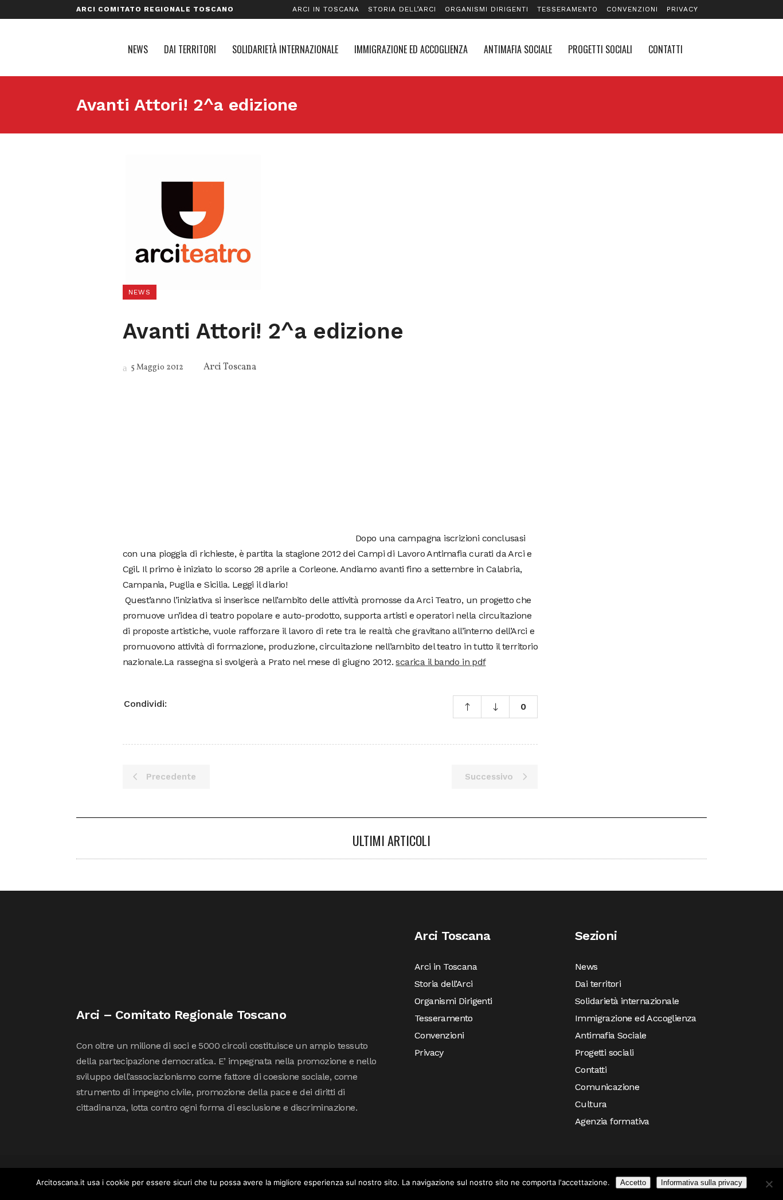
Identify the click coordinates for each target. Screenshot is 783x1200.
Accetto (633, 1182)
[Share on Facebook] (180, 703)
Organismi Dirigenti (486, 9)
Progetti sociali (604, 1052)
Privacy (682, 9)
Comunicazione (607, 1086)
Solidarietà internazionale (627, 1001)
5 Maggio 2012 (156, 367)
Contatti (590, 1069)
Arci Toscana (229, 367)
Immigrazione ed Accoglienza (635, 1018)
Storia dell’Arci (402, 9)
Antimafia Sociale (611, 1035)
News (586, 966)
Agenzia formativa (612, 1121)
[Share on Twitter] (194, 703)
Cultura (591, 1104)
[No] (768, 1184)
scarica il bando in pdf (441, 661)
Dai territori (598, 983)
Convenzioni (632, 9)
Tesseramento (567, 9)
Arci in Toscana (325, 9)
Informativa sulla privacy (701, 1182)
